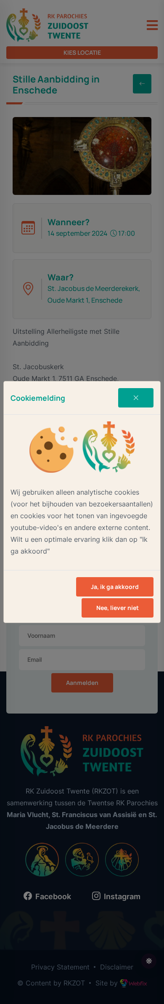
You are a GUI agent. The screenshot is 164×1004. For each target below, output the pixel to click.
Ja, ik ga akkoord (115, 587)
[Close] (135, 397)
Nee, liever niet (117, 608)
